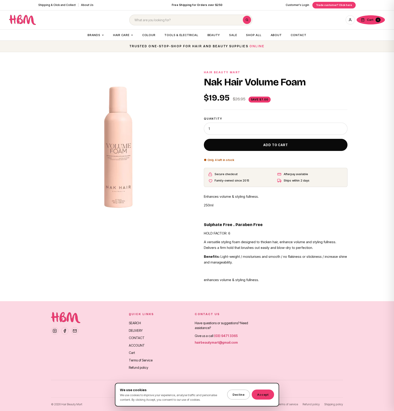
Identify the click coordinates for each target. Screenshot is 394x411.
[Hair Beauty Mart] (22, 20)
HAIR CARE (121, 35)
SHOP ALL (253, 35)
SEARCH (135, 323)
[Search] (247, 20)
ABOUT (276, 35)
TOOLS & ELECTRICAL (181, 35)
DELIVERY (136, 330)
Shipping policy (333, 404)
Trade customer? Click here (334, 5)
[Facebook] (64, 331)
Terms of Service (141, 360)
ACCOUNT (137, 345)
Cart (132, 353)
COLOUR (149, 35)
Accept (263, 394)
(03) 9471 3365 (226, 336)
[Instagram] (54, 331)
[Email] (74, 331)
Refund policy (138, 367)
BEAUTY (213, 35)
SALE (233, 35)
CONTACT (298, 35)
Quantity (213, 118)
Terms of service (287, 404)
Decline (238, 394)
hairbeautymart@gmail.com (216, 342)
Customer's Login (297, 5)
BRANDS (94, 35)
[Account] (350, 19)
